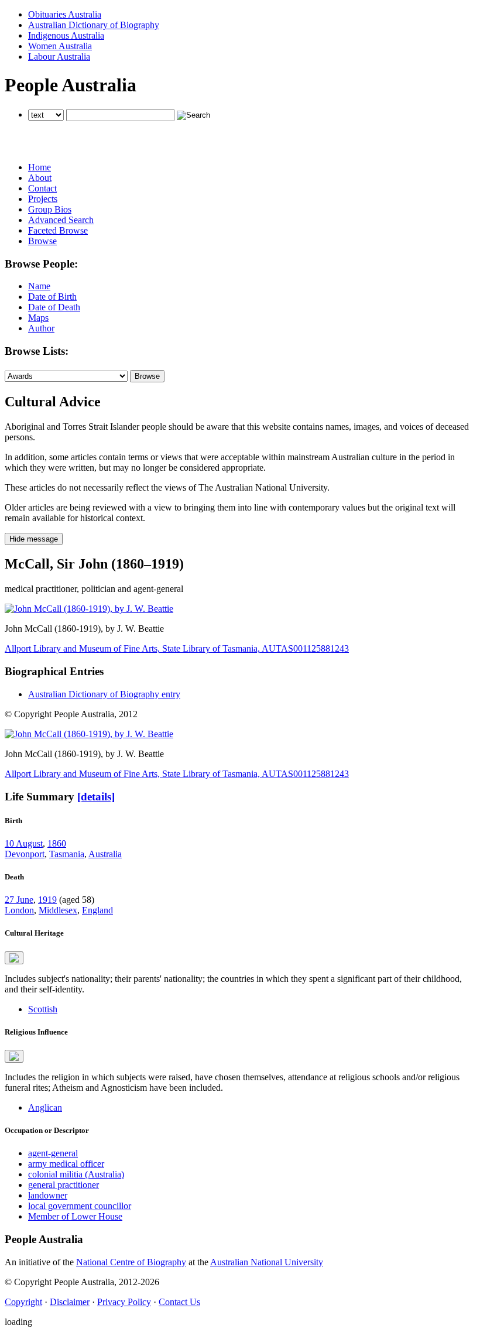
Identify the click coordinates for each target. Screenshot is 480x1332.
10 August (24, 843)
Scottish (42, 1009)
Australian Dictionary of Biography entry (104, 694)
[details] (96, 796)
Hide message (33, 539)
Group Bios (49, 209)
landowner (47, 1195)
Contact (42, 188)
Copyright (23, 1302)
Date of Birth (52, 297)
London (19, 910)
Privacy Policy (124, 1302)
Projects (42, 199)
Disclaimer (70, 1302)
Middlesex (58, 910)
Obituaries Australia (64, 14)
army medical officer (66, 1164)
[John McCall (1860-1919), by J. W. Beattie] (89, 609)
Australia (105, 854)
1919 (47, 900)
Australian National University (266, 1262)
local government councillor (79, 1206)
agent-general (53, 1153)
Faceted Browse (58, 230)
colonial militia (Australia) (76, 1174)
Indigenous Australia (66, 35)
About (40, 178)
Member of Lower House (75, 1216)
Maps (38, 318)
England (97, 910)
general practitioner (63, 1185)
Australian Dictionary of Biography (93, 25)
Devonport (24, 854)
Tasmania (66, 854)
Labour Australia (59, 56)
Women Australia (60, 46)
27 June (19, 900)
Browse (42, 241)
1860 (56, 843)
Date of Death (54, 307)
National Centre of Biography (131, 1262)
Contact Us (179, 1302)
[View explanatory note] (14, 957)
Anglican (45, 1107)
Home (39, 167)
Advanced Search (61, 220)
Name (39, 286)
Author (41, 328)
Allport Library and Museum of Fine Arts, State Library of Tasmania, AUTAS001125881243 (177, 648)
